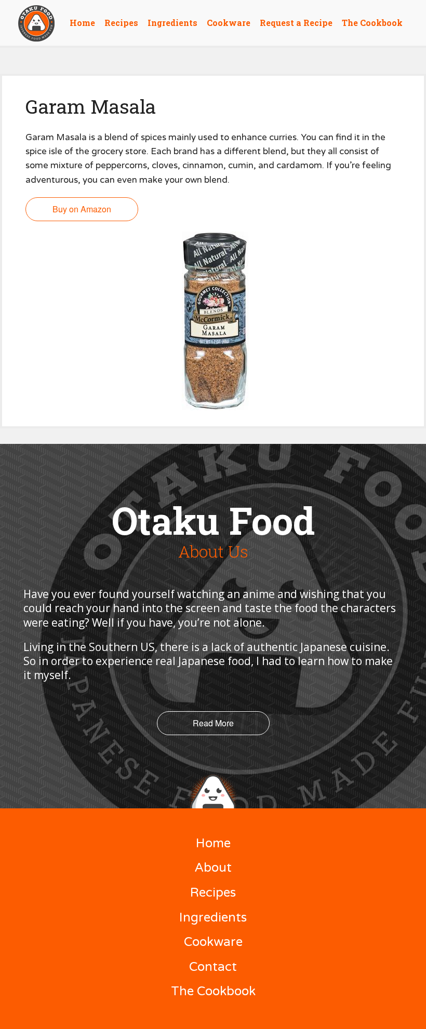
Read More (213, 723)
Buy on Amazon (81, 209)
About (213, 867)
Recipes (121, 22)
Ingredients (172, 22)
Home (82, 22)
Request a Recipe (296, 22)
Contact (213, 966)
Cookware (228, 22)
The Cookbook (372, 22)
